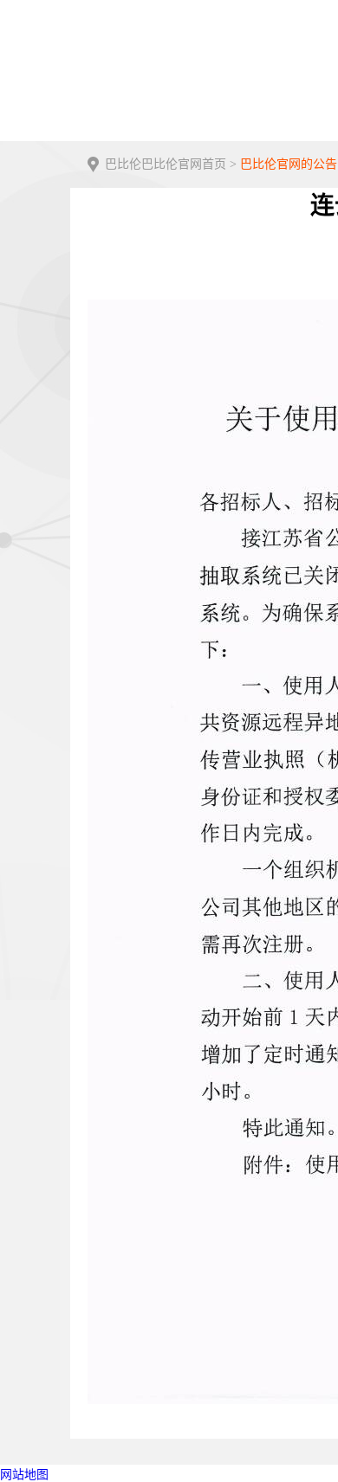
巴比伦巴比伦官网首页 (165, 164)
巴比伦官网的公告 (288, 164)
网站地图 (24, 1474)
